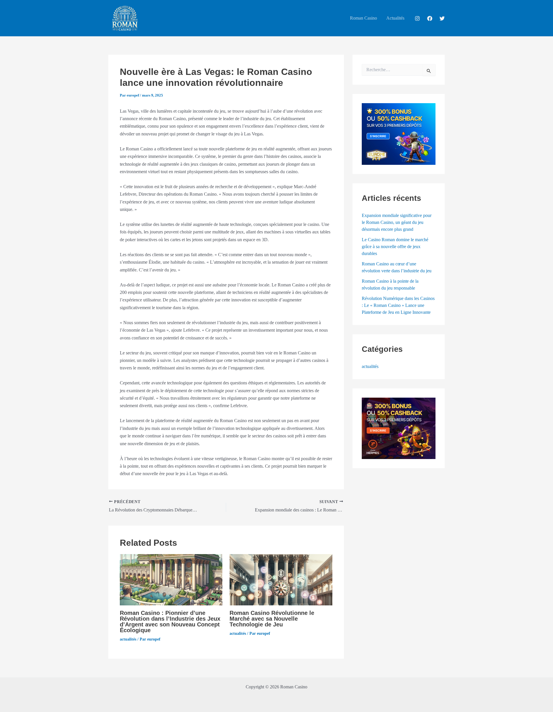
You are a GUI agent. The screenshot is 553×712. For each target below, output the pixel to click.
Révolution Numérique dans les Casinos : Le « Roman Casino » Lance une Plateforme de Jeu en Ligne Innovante (398, 305)
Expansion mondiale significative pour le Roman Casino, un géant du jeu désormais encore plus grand (396, 222)
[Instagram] (417, 18)
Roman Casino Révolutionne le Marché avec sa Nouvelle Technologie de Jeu (272, 619)
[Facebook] (429, 18)
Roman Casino (363, 18)
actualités (128, 639)
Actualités (395, 18)
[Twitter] (442, 18)
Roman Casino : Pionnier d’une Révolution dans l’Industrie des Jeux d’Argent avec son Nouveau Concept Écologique (170, 621)
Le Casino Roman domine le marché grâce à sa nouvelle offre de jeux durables (395, 246)
